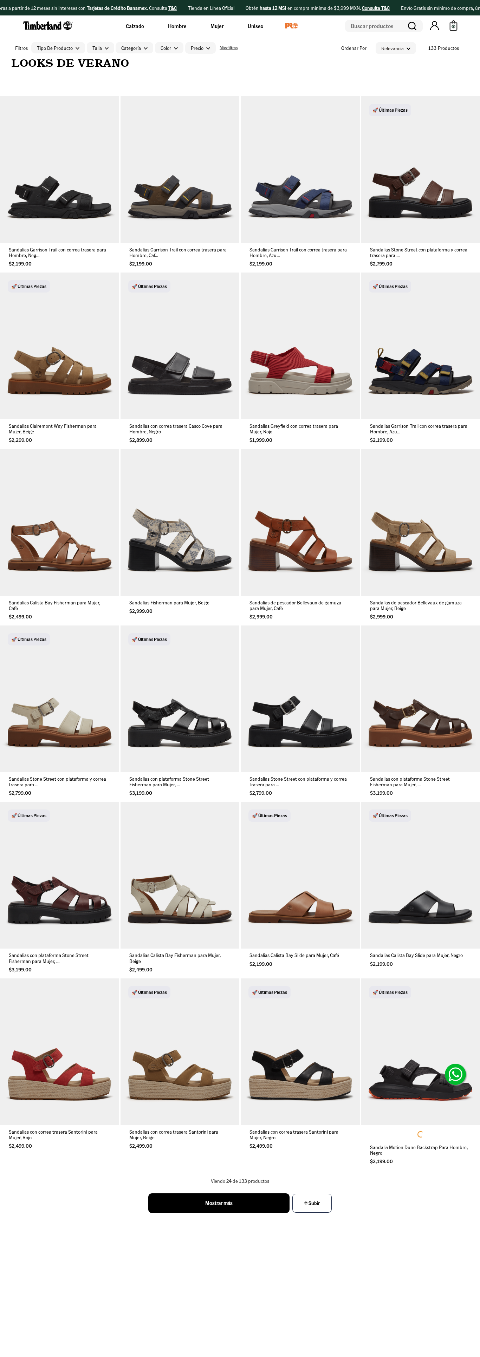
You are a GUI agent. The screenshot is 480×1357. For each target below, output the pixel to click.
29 (104, 232)
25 (15, 232)
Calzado (135, 25)
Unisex (255, 25)
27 (59, 232)
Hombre (177, 25)
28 (82, 232)
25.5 (278, 419)
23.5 (409, 232)
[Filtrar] (228, 48)
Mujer (217, 25)
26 (37, 232)
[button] (434, 26)
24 (432, 232)
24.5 (103, 606)
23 (300, 402)
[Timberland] (48, 31)
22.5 (59, 419)
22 (256, 402)
